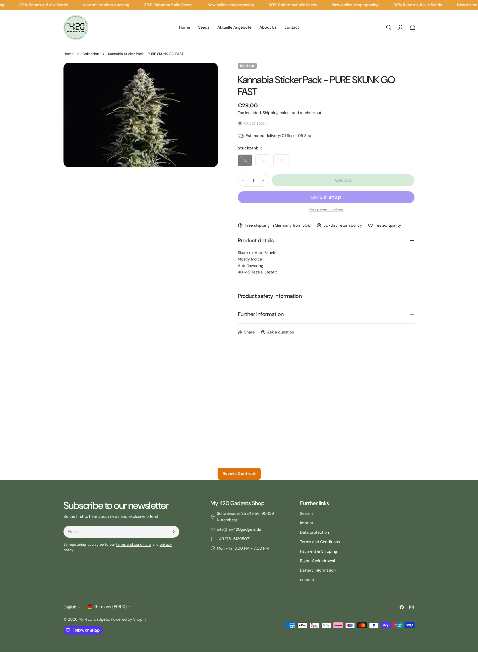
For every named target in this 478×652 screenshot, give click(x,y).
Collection (90, 54)
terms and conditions (133, 544)
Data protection (314, 532)
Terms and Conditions (320, 541)
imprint (306, 522)
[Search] (389, 27)
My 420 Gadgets (93, 619)
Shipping (271, 112)
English (69, 607)
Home (68, 54)
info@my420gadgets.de (239, 529)
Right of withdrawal (317, 560)
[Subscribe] (173, 531)
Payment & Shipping (318, 551)
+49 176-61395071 (233, 538)
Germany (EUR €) (110, 606)
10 (285, 162)
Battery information (318, 570)
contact (307, 579)
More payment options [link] (326, 209)
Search (306, 513)
